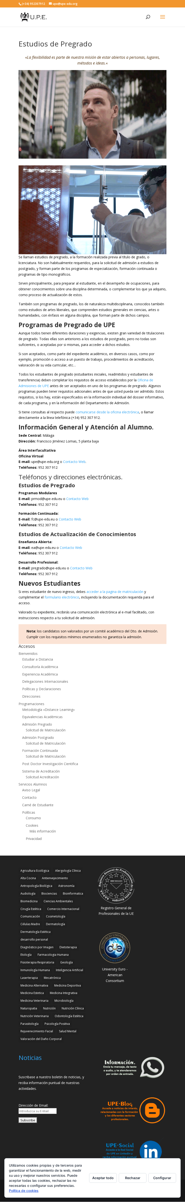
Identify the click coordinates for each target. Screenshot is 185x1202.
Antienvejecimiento (55, 878)
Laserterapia (29, 978)
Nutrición (49, 1008)
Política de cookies (24, 1191)
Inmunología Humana (35, 970)
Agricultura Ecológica (34, 871)
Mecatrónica (52, 978)
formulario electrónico (62, 597)
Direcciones (31, 696)
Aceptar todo (103, 1178)
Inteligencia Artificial (69, 970)
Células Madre (30, 924)
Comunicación (30, 916)
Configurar (162, 1178)
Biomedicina (29, 901)
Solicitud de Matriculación (46, 730)
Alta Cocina (28, 878)
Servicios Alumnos (33, 784)
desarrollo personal (34, 939)
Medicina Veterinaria (34, 1001)
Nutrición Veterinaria (34, 1016)
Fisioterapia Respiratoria (37, 962)
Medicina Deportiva (67, 985)
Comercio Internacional (63, 909)
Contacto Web (74, 461)
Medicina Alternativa (34, 985)
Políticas (28, 812)
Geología (66, 962)
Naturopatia (28, 1008)
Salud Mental (67, 1031)
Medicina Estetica (32, 993)
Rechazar (132, 1178)
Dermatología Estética (35, 932)
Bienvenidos (28, 653)
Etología (26, 955)
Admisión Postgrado (38, 737)
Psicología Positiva (57, 1024)
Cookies (32, 825)
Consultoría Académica (40, 666)
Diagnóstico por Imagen (36, 947)
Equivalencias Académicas (42, 717)
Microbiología (63, 1001)
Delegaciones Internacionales (45, 681)
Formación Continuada (40, 750)
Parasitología (29, 1024)
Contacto (29, 797)
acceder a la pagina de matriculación (114, 591)
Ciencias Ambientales (58, 901)
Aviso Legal (31, 790)
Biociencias (49, 893)
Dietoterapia (68, 947)
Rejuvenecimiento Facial (36, 1031)
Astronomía (66, 886)
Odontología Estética (69, 1016)
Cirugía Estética (30, 909)
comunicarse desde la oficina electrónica (107, 412)
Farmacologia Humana (53, 955)
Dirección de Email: (33, 1105)
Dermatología (55, 924)
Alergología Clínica (68, 871)
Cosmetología (55, 916)
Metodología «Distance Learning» (48, 709)
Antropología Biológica (36, 886)
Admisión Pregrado (37, 724)
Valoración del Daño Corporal (41, 1039)
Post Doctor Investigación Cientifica (50, 763)
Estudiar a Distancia (37, 659)
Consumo (33, 818)
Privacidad (34, 838)
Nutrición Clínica (73, 1008)
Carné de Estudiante (37, 805)
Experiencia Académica (40, 674)
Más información (42, 831)
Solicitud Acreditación (42, 777)
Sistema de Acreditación (41, 771)
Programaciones (31, 704)
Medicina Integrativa (63, 993)
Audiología (27, 893)
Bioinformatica (73, 893)
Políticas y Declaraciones (41, 689)
